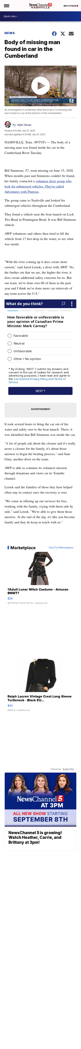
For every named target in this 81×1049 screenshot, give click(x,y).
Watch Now (70, 6)
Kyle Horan (24, 125)
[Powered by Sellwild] (68, 769)
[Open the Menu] (6, 5)
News (10, 33)
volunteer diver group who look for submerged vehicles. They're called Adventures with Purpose (38, 186)
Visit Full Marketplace (61, 547)
